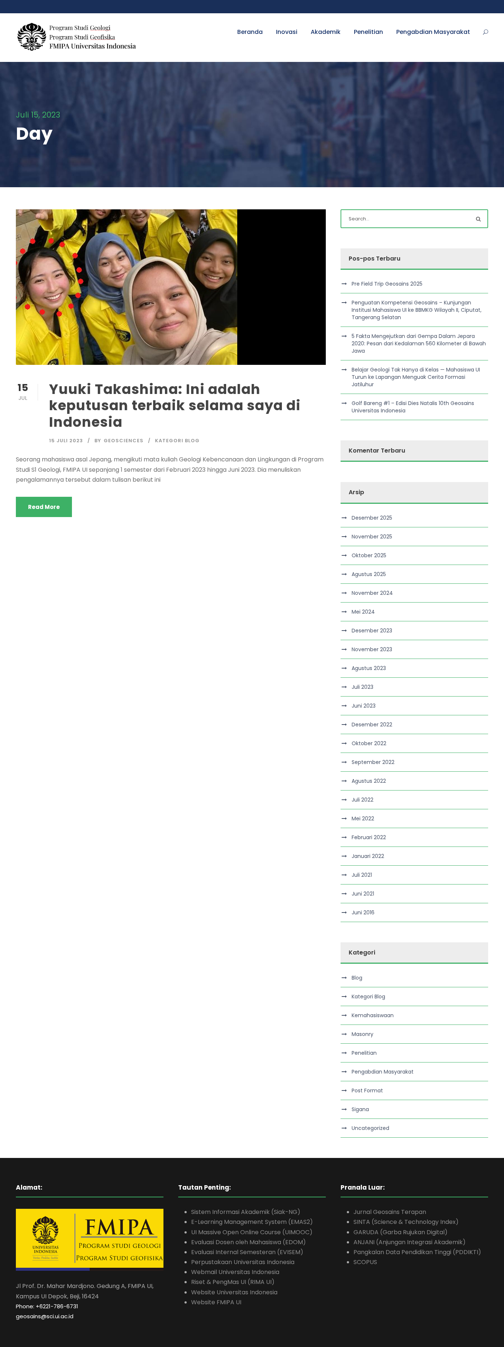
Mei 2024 (363, 611)
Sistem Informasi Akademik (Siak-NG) (245, 1212)
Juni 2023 (364, 705)
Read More (44, 507)
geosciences (124, 440)
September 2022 (373, 762)
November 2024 (372, 593)
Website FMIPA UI (216, 1302)
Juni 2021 (363, 893)
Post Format (367, 1090)
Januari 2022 (368, 856)
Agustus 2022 (369, 781)
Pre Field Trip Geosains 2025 (387, 283)
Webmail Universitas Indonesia (235, 1272)
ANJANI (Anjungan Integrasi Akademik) (409, 1242)
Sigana (360, 1109)
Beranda (250, 32)
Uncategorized (370, 1128)
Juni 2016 (363, 912)
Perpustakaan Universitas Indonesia (242, 1262)
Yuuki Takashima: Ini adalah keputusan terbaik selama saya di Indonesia (175, 406)
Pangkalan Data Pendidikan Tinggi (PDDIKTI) (417, 1252)
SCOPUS (365, 1262)
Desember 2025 (372, 517)
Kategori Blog (177, 440)
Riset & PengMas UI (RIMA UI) (233, 1282)
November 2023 (372, 649)
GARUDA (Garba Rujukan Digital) (400, 1232)
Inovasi (286, 32)
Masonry (362, 1034)
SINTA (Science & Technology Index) (406, 1222)
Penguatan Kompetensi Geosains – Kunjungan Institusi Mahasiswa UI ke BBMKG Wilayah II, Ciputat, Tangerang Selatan (416, 310)
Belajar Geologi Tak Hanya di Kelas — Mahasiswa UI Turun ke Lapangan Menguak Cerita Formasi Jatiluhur (416, 377)
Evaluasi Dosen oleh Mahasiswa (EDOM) (248, 1242)
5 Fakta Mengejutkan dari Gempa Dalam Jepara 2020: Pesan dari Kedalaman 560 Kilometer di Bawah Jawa (419, 343)
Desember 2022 (372, 724)
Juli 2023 (362, 687)
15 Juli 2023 (66, 440)
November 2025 (372, 536)
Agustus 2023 (369, 668)
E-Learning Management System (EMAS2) (252, 1222)
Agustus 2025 (369, 574)
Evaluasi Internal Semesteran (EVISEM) (247, 1252)
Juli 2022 (362, 799)
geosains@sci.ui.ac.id (44, 1316)
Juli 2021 (362, 875)
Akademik (326, 32)
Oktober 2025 (369, 555)
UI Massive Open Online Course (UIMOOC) (252, 1232)
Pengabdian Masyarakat (433, 32)
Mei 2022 (363, 818)
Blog (357, 977)
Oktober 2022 (369, 743)
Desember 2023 (372, 630)
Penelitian (368, 32)
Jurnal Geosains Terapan (389, 1212)
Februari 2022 (369, 837)
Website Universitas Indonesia (234, 1292)
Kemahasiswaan (373, 1015)
